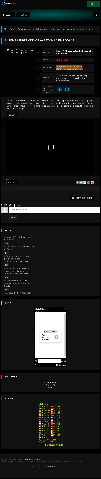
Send (14, 217)
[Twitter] (81, 182)
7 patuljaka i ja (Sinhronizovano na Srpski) (19, 247)
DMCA (35, 466)
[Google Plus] (92, 182)
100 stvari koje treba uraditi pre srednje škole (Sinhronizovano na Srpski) (17, 259)
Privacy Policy (48, 466)
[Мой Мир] (88, 182)
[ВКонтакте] (77, 182)
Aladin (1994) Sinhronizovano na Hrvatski (18, 238)
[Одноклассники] (84, 182)
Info (12, 182)
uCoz (80, 461)
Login (8, 15)
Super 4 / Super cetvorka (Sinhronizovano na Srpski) (69, 67)
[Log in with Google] (19, 205)
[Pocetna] (8, 5)
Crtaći (48, 29)
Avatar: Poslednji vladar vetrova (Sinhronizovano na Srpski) (16, 283)
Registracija (23, 15)
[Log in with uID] (10, 205)
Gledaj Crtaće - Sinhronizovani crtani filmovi (23, 29)
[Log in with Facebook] (14, 205)
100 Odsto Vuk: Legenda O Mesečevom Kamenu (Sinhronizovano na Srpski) (17, 271)
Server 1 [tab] (12, 115)
